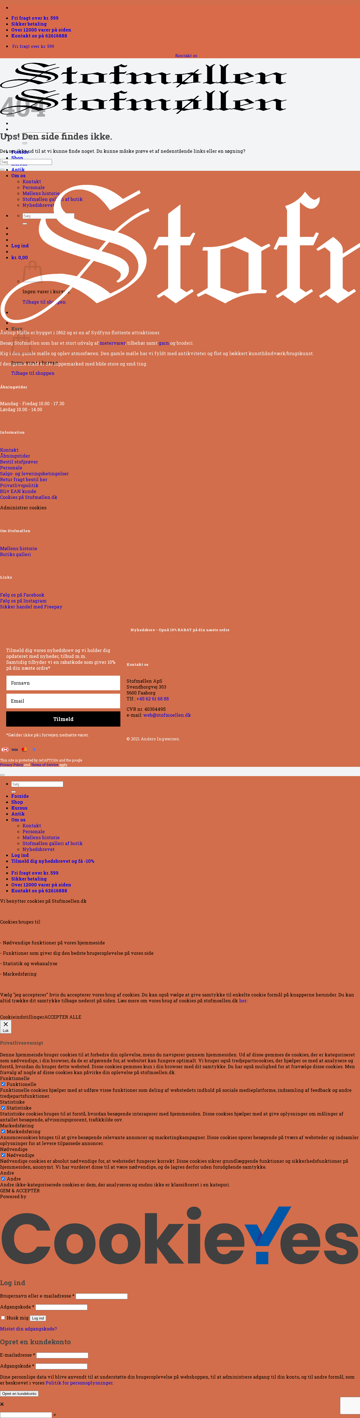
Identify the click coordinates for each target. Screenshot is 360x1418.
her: (243, 1000)
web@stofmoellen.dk (167, 715)
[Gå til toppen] (2, 775)
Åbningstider (13, 386)
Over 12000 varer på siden (41, 30)
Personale (33, 831)
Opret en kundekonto (19, 1394)
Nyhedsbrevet (38, 849)
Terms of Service (44, 764)
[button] (52, 861)
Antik (18, 170)
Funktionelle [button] (15, 1078)
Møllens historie (41, 837)
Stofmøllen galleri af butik (52, 843)
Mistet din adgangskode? (28, 1329)
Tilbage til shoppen (33, 373)
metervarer (112, 343)
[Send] (24, 143)
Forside (20, 796)
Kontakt (31, 181)
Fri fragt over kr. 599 (34, 18)
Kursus (19, 808)
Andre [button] (7, 1173)
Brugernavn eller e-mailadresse (37, 1296)
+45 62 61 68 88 (152, 699)
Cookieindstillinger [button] (22, 1017)
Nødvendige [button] (14, 1149)
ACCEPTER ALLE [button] (62, 1017)
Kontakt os (186, 55)
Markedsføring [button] (17, 1125)
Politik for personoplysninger (79, 1383)
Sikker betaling (29, 24)
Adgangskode (17, 1307)
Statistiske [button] (12, 1102)
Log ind (38, 1318)
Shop (17, 158)
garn (164, 343)
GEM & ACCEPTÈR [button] (20, 1190)
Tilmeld (63, 719)
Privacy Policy (11, 764)
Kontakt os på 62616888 (39, 36)
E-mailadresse (17, 1355)
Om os (18, 175)
